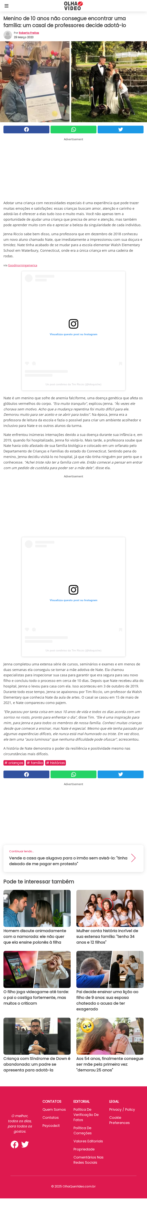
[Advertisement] (73, 168)
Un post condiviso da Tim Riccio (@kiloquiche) (73, 384)
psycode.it (51, 1125)
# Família (35, 762)
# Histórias (55, 762)
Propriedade (84, 1149)
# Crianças (13, 762)
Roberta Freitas (29, 33)
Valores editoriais (88, 1141)
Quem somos (54, 1109)
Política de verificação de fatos (86, 1114)
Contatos (50, 1117)
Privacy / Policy (122, 1109)
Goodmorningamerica (22, 265)
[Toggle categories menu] (6, 6)
